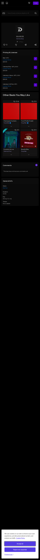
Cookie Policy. (20, 538)
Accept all (20, 544)
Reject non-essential (20, 550)
